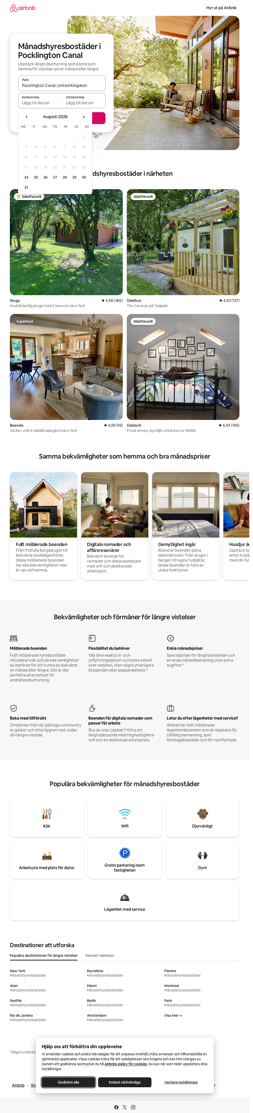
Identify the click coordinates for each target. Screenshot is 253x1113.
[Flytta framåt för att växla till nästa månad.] (83, 116)
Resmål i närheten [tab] (99, 955)
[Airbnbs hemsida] (22, 8)
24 (26, 177)
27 (55, 177)
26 (45, 177)
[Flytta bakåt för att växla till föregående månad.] (26, 116)
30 (84, 177)
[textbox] (40, 103)
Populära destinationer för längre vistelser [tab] (44, 955)
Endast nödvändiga (125, 1082)
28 (65, 177)
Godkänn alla (68, 1082)
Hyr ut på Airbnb (221, 7)
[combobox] (62, 85)
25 (36, 177)
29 (74, 177)
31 (26, 187)
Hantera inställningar (181, 1082)
